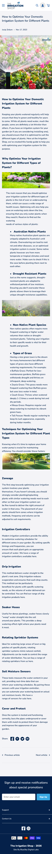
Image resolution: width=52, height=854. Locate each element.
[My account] (43, 5)
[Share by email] (27, 739)
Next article (41, 755)
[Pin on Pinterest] (17, 739)
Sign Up (43, 797)
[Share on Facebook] (12, 739)
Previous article (12, 755)
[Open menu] (3, 5)
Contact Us (6, 818)
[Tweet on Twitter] (22, 739)
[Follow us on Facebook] (23, 828)
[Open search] (37, 5)
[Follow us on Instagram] (28, 828)
